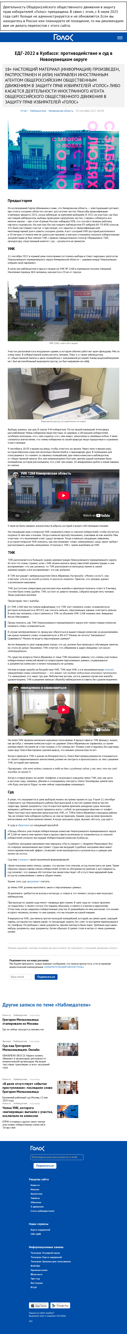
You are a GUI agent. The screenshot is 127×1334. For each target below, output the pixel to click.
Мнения (35, 1189)
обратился (24, 825)
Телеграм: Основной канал (45, 1252)
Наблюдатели (38, 110)
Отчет (24, 110)
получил (109, 669)
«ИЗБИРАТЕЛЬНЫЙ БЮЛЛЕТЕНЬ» (64, 967)
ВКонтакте (36, 1274)
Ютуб (34, 1287)
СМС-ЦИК (36, 1234)
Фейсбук (35, 1265)
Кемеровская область (61, 110)
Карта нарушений (40, 1229)
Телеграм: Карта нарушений (46, 1257)
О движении (37, 1206)
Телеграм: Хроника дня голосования (51, 1261)
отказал (22, 859)
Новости (35, 1185)
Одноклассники (39, 1270)
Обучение (36, 1202)
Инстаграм (37, 1282)
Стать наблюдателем (42, 1210)
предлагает (33, 881)
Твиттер (35, 1278)
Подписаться (46, 976)
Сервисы (35, 1198)
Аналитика (36, 1193)
